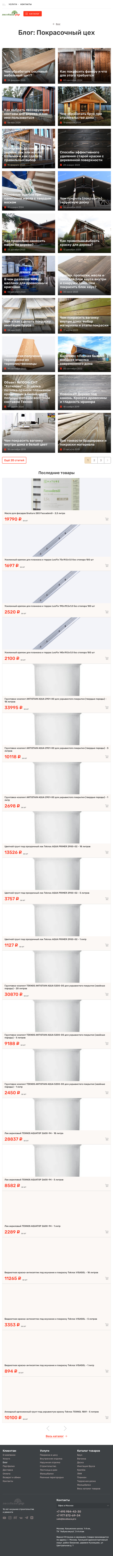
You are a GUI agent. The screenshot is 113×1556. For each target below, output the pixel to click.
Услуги (6, 1458)
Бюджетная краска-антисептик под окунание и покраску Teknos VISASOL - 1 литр (49, 1365)
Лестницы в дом (48, 1470)
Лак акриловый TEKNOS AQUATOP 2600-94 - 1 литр (32, 1226)
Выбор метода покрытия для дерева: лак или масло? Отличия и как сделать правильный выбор (27, 154)
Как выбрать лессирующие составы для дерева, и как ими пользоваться (26, 114)
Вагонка (81, 1458)
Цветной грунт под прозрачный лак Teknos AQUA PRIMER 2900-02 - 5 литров (47, 893)
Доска (80, 1462)
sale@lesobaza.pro (66, 1519)
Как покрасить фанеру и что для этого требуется (83, 73)
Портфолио (9, 1466)
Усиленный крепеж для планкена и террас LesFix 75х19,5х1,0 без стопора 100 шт (49, 559)
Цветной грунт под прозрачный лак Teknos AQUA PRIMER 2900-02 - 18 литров (47, 846)
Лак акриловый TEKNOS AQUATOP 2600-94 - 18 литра (34, 1133)
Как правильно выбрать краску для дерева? (79, 243)
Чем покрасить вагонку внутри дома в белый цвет (26, 442)
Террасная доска (86, 1481)
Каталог (34, 14)
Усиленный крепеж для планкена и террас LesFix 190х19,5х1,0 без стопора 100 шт (50, 606)
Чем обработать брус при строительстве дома (81, 116)
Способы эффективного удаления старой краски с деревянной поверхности (82, 156)
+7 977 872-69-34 (68, 1515)
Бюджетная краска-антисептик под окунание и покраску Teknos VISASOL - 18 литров (51, 1272)
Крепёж (81, 1470)
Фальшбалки (47, 1473)
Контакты (26, 4)
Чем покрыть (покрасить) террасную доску (81, 200)
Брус (79, 1455)
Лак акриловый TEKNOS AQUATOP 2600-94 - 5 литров (34, 1179)
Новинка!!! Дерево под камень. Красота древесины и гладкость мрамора (83, 398)
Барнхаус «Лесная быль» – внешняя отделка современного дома (82, 360)
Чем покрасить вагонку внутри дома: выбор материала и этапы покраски (84, 321)
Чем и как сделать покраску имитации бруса (27, 323)
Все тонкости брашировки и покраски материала (83, 442)
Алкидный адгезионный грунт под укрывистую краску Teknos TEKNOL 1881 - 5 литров (52, 1411)
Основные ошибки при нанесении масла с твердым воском (27, 198)
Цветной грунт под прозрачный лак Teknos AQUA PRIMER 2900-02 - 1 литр (45, 939)
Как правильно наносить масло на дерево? (24, 243)
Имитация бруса (86, 1466)
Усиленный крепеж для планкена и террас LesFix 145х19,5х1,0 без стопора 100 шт (50, 652)
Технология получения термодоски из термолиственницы (23, 360)
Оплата (6, 1473)
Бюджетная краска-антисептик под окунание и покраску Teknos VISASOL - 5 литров (51, 1319)
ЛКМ (79, 1473)
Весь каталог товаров (88, 1488)
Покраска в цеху (49, 1455)
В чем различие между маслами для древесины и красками (26, 283)
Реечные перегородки (52, 1477)
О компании (9, 1455)
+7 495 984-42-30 (69, 1511)
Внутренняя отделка (51, 1458)
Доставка (8, 1470)
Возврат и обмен (12, 1477)
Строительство (48, 1466)
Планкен (81, 1477)
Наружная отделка (50, 1462)
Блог (5, 1462)
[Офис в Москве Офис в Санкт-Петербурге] (83, 1506)
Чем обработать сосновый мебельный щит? (26, 73)
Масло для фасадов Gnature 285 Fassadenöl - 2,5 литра (35, 513)
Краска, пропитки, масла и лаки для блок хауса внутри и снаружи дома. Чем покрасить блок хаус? (83, 281)
